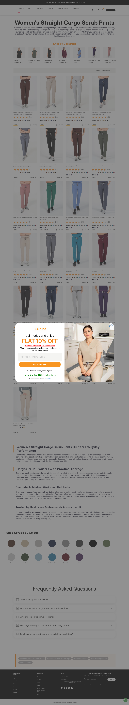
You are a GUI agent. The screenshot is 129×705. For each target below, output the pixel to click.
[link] (40, 328)
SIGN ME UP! (40, 364)
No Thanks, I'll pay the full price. (40, 371)
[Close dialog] (110, 325)
